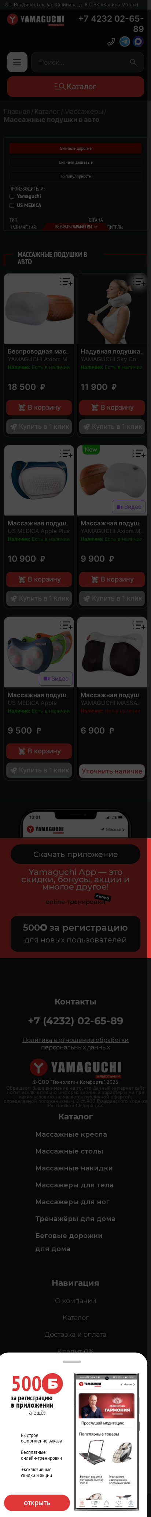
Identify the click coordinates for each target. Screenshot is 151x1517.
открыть (37, 1502)
